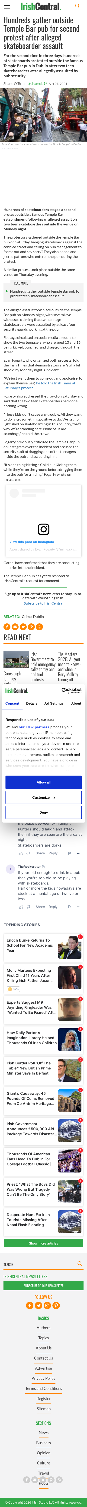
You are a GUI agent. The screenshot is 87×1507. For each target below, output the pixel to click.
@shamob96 (38, 83)
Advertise (43, 1368)
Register (43, 1398)
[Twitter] (38, 1305)
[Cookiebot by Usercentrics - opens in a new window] (62, 691)
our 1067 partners (34, 727)
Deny (43, 812)
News (43, 1432)
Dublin (38, 616)
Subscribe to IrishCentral (43, 603)
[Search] (77, 6)
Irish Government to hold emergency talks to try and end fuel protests (43, 666)
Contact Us (43, 1358)
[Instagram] (47, 1305)
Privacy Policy (43, 1378)
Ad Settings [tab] (54, 703)
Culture (43, 1463)
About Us (44, 1348)
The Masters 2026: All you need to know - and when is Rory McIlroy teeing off (69, 666)
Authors (43, 1327)
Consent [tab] (12, 703)
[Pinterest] (56, 1305)
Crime (27, 616)
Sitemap (44, 1408)
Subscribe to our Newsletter (44, 1285)
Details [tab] (32, 703)
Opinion (43, 1452)
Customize (41, 797)
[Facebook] (29, 1305)
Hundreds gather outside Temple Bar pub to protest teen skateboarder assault (44, 293)
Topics (43, 1337)
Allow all (44, 782)
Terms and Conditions (43, 1388)
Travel (43, 1473)
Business (43, 1442)
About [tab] (76, 703)
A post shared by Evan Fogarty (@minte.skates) (45, 549)
